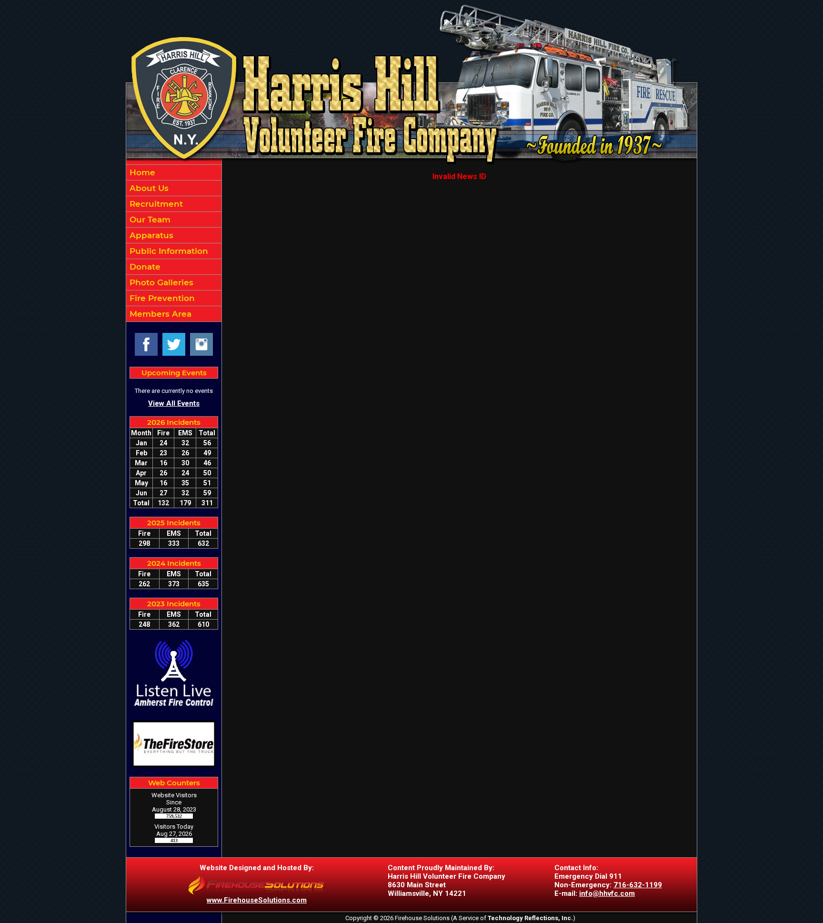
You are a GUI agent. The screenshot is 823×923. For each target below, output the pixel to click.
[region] (173, 243)
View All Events (174, 403)
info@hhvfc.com (607, 893)
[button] (174, 188)
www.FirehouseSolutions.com (257, 900)
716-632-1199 (637, 885)
